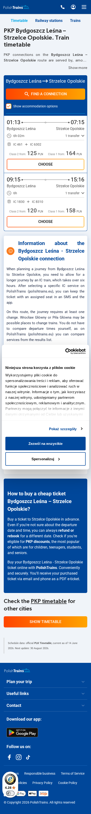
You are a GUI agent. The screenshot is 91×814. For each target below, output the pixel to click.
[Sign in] (73, 7)
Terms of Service (72, 773)
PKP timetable (49, 601)
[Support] (62, 7)
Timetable (19, 20)
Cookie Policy (67, 783)
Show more (77, 68)
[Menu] (84, 7)
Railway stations (49, 20)
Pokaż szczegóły (63, 429)
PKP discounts (38, 541)
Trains (75, 20)
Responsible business (39, 773)
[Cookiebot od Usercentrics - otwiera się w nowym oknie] (65, 351)
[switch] (10, 793)
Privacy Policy (42, 783)
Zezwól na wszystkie (45, 444)
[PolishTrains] (17, 670)
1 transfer (72, 136)
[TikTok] (28, 757)
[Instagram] (18, 757)
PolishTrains (46, 567)
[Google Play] (22, 732)
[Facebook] (9, 757)
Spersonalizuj (43, 459)
